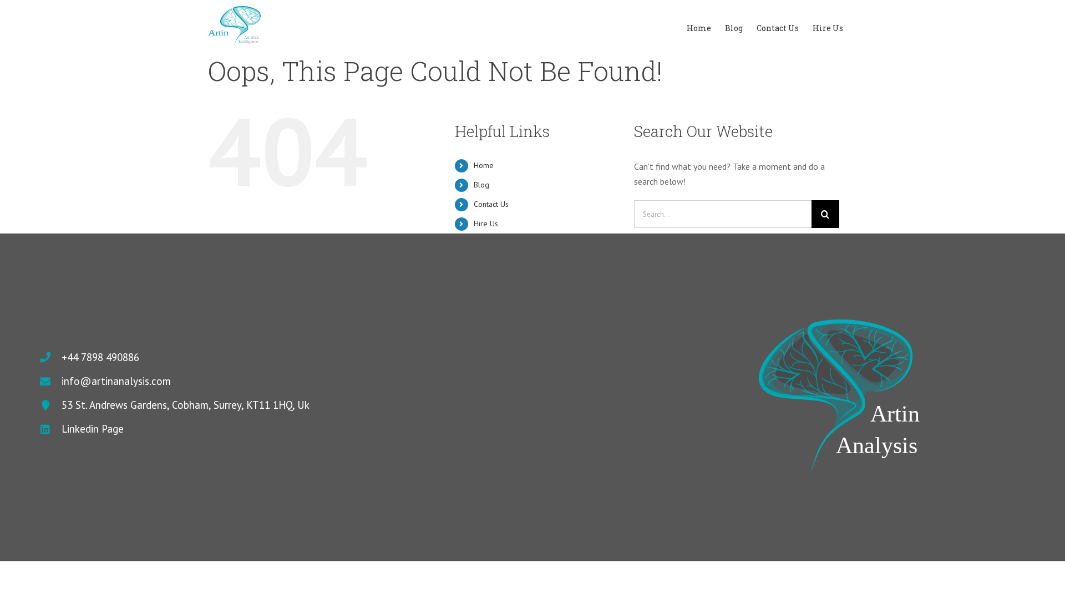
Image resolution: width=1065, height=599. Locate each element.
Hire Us (486, 224)
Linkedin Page (93, 428)
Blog (481, 185)
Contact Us (491, 204)
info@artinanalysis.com (116, 381)
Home (484, 165)
